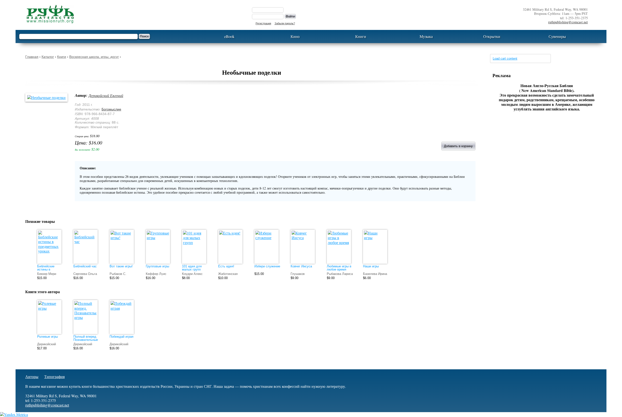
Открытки (491, 36)
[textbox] (78, 36)
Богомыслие (111, 109)
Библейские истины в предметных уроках (46, 270)
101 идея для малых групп (192, 267)
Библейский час (85, 266)
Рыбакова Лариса (340, 274)
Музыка (426, 36)
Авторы (31, 376)
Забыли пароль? (285, 23)
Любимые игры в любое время (339, 267)
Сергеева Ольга (85, 274)
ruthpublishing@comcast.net (568, 22)
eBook (229, 36)
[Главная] (134, 14)
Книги (360, 36)
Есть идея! (226, 266)
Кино (295, 36)
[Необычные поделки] (48, 97)
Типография (54, 376)
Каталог (48, 57)
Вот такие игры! (121, 266)
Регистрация (263, 23)
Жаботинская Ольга (228, 275)
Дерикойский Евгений (105, 95)
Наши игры (371, 266)
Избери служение (267, 266)
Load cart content (505, 58)
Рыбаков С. (118, 274)
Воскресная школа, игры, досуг (94, 57)
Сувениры (557, 36)
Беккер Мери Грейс (46, 275)
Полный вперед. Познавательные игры (85, 340)
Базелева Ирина (375, 274)
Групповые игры (157, 266)
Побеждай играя (121, 336)
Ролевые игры (47, 336)
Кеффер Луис (156, 274)
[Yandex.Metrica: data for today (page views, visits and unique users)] (14, 414)
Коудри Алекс (192, 274)
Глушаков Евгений (298, 275)
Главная (31, 57)
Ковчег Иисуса (301, 266)
